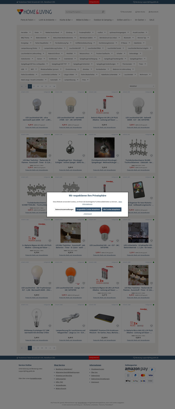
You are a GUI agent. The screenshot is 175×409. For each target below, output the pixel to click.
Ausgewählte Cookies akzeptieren (88, 209)
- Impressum (87, 214)
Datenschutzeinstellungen (64, 209)
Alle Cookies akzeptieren (111, 209)
